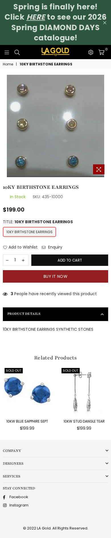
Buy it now (55, 276)
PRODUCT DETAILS (23, 313)
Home (8, 64)
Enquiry (54, 247)
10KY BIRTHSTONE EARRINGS (29, 231)
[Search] (17, 52)
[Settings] (91, 52)
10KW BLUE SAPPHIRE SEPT (27, 421)
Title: (38, 222)
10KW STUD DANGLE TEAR (84, 421)
